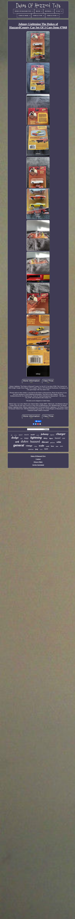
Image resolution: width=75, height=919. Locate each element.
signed (20, 435)
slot (11, 435)
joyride (37, 435)
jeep (36, 449)
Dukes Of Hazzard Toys (38, 456)
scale (41, 445)
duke (21, 438)
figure (51, 438)
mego (26, 438)
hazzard (35, 441)
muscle (26, 435)
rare (46, 448)
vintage (29, 445)
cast (63, 438)
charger (60, 434)
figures (52, 435)
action (15, 435)
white (59, 442)
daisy (45, 438)
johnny (45, 434)
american (30, 449)
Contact (38, 459)
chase (35, 446)
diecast (45, 442)
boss (52, 446)
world (47, 446)
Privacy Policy (38, 462)
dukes (24, 441)
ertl (17, 441)
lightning (36, 437)
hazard (57, 438)
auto (61, 446)
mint (57, 446)
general (18, 445)
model (33, 435)
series (41, 449)
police (52, 442)
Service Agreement (38, 465)
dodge (15, 437)
